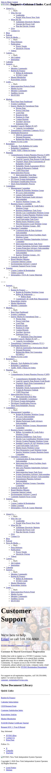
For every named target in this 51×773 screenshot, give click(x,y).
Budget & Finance (18, 71)
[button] (7, 277)
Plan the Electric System (25, 26)
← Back (14, 11)
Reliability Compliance (20, 148)
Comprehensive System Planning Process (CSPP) (30, 155)
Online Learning (17, 273)
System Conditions (18, 104)
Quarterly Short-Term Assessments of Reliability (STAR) (30, 163)
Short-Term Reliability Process (23, 184)
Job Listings (15, 57)
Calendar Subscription (9, 702)
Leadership (20, 15)
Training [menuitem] (9, 268)
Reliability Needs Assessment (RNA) (30, 166)
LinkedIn (9, 751)
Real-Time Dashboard (19, 312)
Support (9, 64)
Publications (15, 44)
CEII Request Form (8, 706)
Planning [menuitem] (9, 153)
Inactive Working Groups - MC (28, 202)
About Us (10, 8)
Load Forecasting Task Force (27, 219)
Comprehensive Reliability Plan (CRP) (31, 157)
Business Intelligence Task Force (28, 210)
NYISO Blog (11, 735)
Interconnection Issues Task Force (29, 244)
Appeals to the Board (19, 257)
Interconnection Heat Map (26, 175)
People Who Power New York (28, 17)
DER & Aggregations (24, 135)
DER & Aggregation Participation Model (32, 348)
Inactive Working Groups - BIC (28, 226)
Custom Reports (22, 119)
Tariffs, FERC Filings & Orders (23, 150)
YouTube (9, 753)
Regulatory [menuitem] (10, 144)
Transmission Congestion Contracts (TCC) (27, 130)
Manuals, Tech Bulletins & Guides (24, 146)
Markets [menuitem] (9, 99)
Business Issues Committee (21, 204)
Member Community (19, 68)
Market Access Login (19, 142)
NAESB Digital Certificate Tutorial (15, 723)
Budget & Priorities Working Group (30, 190)
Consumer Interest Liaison (21, 262)
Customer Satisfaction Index (12, 710)
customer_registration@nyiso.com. (14, 680)
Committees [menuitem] (10, 186)
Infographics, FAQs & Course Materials (26, 275)
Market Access (16, 88)
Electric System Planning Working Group (32, 215)
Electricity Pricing (23, 48)
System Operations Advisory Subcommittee (33, 246)
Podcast (9, 35)
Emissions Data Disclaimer (31, 337)
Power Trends (21, 46)
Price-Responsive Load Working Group (31, 224)
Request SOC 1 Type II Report (13, 727)
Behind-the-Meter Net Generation (29, 139)
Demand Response (23, 137)
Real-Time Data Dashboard (21, 101)
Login (8, 82)
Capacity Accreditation (25, 128)
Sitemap (9, 770)
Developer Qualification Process (23, 182)
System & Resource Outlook (27, 168)
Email (5, 639)
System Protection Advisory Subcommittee (32, 248)
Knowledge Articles (18, 80)
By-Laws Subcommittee (25, 193)
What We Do (16, 20)
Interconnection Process (20, 173)
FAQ (13, 28)
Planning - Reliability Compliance (24, 177)
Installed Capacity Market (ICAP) (24, 126)
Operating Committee (19, 228)
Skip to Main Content (9, 2)
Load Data (20, 113)
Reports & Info (22, 115)
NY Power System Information (23, 179)
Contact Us (15, 31)
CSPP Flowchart (22, 170)
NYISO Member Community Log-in (15, 645)
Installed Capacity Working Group (29, 217)
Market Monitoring (18, 77)
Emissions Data (22, 124)
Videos (13, 51)
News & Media (12, 37)
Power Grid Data (22, 110)
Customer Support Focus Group (23, 266)
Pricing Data (21, 108)
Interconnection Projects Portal (23, 86)
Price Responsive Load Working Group (31, 450)
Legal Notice (11, 768)
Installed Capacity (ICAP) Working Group (32, 443)
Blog (8, 33)
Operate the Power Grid (25, 24)
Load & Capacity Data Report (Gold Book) (33, 159)
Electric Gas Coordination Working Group (32, 213)
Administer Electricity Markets (28, 22)
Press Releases (16, 42)
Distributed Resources (19, 133)
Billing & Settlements (24, 73)
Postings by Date (22, 117)
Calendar (9, 62)
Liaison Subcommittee (24, 195)
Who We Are (16, 13)
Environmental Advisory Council (24, 264)
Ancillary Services (23, 121)
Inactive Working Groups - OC (28, 255)
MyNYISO (15, 95)
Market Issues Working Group (27, 222)
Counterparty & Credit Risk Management (32, 299)
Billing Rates (26, 297)
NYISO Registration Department (34, 667)
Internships (15, 60)
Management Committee (20, 188)
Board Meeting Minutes (20, 259)
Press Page (10, 740)
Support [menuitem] (9, 285)
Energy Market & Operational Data (24, 106)
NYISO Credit (21, 75)
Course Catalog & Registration (23, 270)
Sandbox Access (17, 93)
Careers (9, 53)
